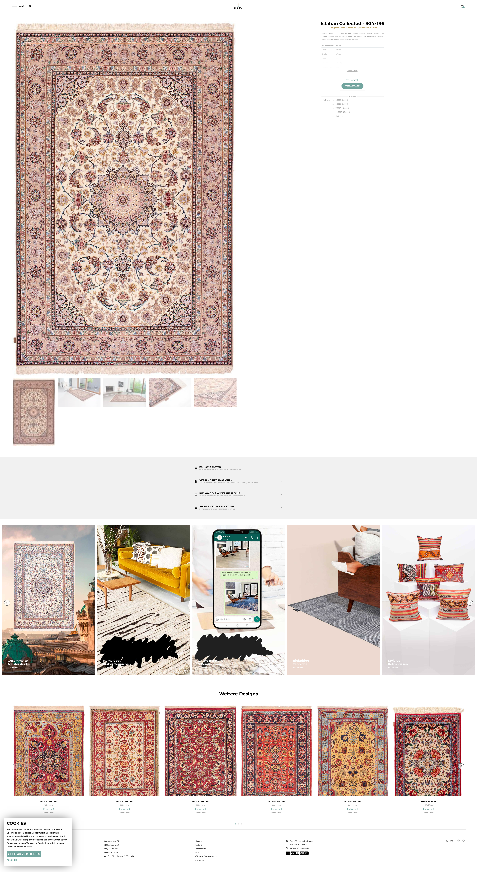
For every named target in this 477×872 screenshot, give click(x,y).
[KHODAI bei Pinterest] (463, 840)
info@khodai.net (111, 849)
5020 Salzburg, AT (111, 845)
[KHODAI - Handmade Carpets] (238, 6)
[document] (38, 842)
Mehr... (30, 847)
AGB (197, 852)
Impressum (199, 860)
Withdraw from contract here (207, 856)
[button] (238, 468)
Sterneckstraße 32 (111, 841)
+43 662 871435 (111, 852)
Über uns (198, 841)
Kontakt (198, 845)
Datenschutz (200, 849)
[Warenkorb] (462, 6)
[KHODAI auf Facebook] (458, 840)
